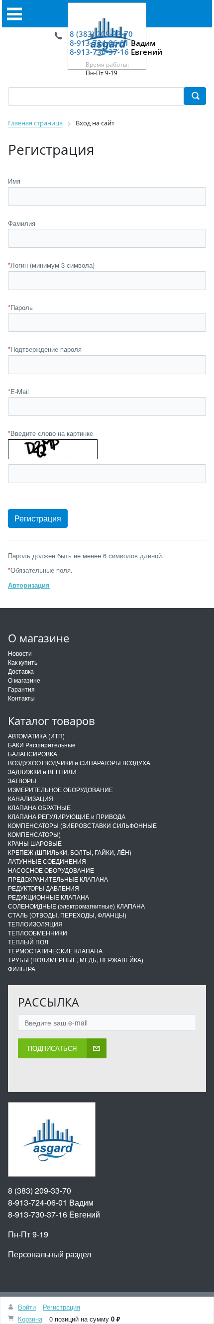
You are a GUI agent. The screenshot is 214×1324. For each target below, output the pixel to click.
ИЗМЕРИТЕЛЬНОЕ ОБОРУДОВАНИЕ (60, 789)
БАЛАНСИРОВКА (32, 753)
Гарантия (21, 689)
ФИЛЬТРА (21, 968)
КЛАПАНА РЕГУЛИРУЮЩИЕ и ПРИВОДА (66, 816)
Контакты (21, 698)
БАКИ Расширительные (42, 744)
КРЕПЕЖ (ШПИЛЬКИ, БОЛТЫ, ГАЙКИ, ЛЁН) (69, 852)
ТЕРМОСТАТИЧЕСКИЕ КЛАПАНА (55, 950)
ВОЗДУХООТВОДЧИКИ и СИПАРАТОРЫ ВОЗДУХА (79, 762)
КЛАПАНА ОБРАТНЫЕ (39, 807)
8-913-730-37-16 (99, 52)
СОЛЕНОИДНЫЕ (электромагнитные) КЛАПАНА (76, 906)
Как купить (22, 662)
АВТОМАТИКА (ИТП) (36, 735)
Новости (20, 653)
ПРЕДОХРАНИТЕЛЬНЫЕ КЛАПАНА (58, 879)
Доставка (21, 671)
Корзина (30, 1319)
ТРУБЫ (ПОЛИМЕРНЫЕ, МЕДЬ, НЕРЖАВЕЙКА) (75, 959)
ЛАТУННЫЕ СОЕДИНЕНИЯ (47, 861)
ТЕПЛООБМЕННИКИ (37, 932)
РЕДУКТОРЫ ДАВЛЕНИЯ (43, 888)
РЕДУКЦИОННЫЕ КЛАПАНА (48, 897)
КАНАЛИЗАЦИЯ (30, 798)
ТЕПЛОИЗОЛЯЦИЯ (35, 923)
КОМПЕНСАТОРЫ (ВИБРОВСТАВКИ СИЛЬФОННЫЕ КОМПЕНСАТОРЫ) (82, 829)
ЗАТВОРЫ (22, 780)
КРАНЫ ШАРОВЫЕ (35, 843)
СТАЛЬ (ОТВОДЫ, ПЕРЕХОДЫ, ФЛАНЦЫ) (67, 915)
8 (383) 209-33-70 (101, 34)
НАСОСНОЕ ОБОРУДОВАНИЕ (51, 870)
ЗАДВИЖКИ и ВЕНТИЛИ (42, 771)
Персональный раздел (49, 1254)
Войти (27, 1307)
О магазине (24, 680)
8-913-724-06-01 (99, 43)
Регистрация (61, 1307)
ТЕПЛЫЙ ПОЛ (28, 941)
